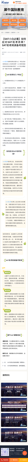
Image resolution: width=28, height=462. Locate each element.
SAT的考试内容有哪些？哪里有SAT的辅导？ (16, 362)
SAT (18, 32)
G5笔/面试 (22, 20)
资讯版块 (7, 32)
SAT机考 (5, 61)
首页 (2, 32)
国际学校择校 (14, 24)
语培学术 (6, 24)
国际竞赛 (14, 20)
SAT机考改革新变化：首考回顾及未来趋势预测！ (16, 365)
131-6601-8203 (21, 3)
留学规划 (22, 24)
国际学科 (6, 20)
